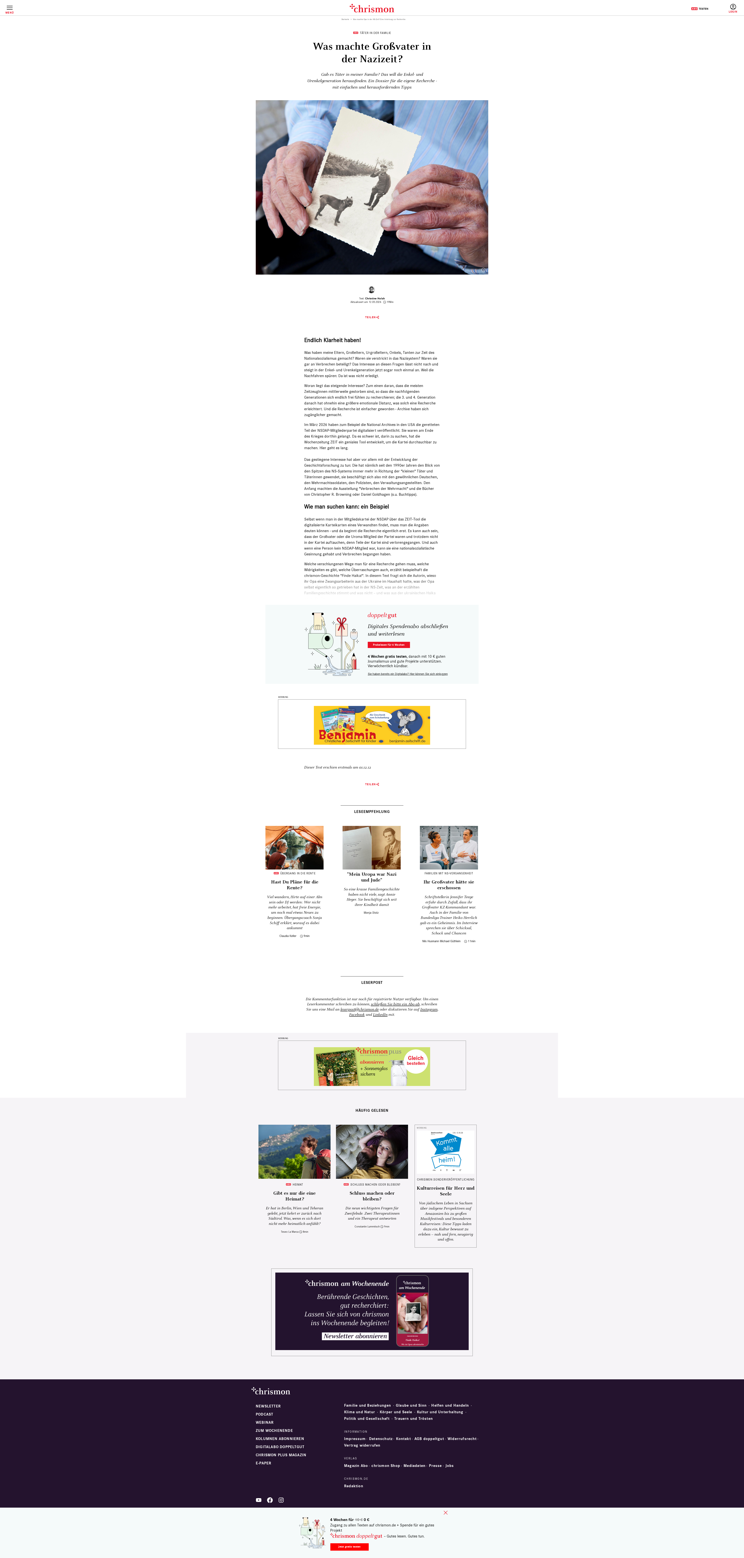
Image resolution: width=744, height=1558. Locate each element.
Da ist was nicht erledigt (358, 375)
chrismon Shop (385, 1465)
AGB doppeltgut (429, 1438)
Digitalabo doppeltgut (280, 1447)
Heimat (298, 1184)
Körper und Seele (396, 1412)
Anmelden (733, 8)
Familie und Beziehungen (367, 1405)
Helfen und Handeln (450, 1405)
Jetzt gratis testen (349, 1546)
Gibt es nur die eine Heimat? (294, 1196)
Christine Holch (375, 298)
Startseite (345, 19)
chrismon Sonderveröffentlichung (445, 1179)
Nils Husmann (430, 941)
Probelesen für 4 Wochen (389, 644)
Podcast (264, 1414)
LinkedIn (380, 1014)
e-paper (263, 1463)
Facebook (357, 1014)
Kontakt (403, 1438)
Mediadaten (414, 1465)
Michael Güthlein (450, 941)
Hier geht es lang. (334, 447)
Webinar (265, 1422)
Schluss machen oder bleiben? (375, 1184)
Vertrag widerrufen (362, 1445)
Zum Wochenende (274, 1430)
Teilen (370, 317)
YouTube (259, 1500)
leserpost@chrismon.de (359, 1009)
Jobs (449, 1465)
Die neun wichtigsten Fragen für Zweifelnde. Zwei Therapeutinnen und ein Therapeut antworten (372, 1213)
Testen (699, 8)
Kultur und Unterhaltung (440, 1412)
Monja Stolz (371, 912)
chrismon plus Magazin (281, 1455)
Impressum (355, 1438)
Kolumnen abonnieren (280, 1438)
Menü (9, 12)
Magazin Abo (356, 1465)
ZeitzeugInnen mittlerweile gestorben (335, 391)
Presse (435, 1465)
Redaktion (353, 1486)
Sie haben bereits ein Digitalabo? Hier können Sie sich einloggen (408, 674)
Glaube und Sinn (411, 1405)
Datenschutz (381, 1438)
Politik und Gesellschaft (367, 1418)
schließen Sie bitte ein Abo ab (395, 1004)
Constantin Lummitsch (367, 1226)
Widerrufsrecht (462, 1438)
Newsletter (268, 1406)
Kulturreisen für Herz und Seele (445, 1191)
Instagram (428, 1009)
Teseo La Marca (290, 1231)
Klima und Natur (359, 1412)
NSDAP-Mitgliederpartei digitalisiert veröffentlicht (358, 430)
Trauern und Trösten (413, 1418)
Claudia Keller (287, 936)
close (446, 1513)
